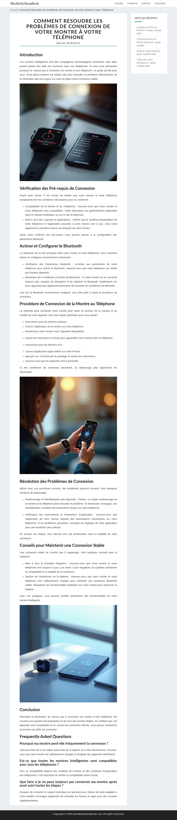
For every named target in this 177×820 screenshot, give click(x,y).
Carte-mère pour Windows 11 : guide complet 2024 (146, 62)
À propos (132, 3)
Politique (160, 3)
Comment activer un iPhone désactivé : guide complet (149, 42)
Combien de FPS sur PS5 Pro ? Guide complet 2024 (149, 30)
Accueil (119, 3)
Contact (146, 3)
